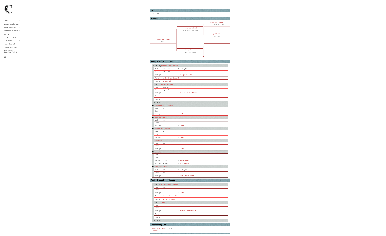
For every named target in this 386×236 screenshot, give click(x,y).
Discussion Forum (10, 37)
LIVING (163, 202)
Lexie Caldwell (160, 152)
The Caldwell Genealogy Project (10, 51)
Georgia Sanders (167, 84)
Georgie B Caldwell (161, 167)
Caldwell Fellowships (11, 47)
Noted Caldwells (9, 44)
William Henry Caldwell (171, 78)
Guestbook (8, 41)
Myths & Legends (10, 27)
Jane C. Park (167, 81)
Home (6, 21)
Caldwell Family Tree (11, 24)
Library (6, 34)
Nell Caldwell (159, 140)
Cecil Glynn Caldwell (162, 117)
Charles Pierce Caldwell (169, 66)
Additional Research (11, 31)
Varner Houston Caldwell (164, 105)
